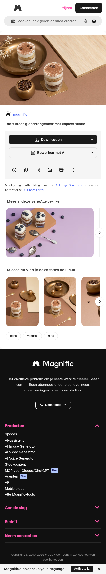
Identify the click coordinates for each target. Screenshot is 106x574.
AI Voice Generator (20, 458)
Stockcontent (15, 464)
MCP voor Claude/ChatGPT (31, 470)
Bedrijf (11, 521)
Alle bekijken (50, 201)
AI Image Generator (69, 185)
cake (13, 336)
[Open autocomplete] (11, 21)
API (7, 482)
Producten (14, 425)
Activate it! (82, 569)
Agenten (15, 476)
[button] (53, 405)
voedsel (32, 336)
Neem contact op (21, 535)
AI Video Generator (20, 452)
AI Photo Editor (34, 190)
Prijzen (66, 8)
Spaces (11, 434)
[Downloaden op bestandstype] (92, 139)
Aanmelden (88, 8)
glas (51, 336)
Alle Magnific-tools (20, 494)
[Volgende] (99, 232)
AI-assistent (14, 440)
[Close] (99, 569)
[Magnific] (53, 365)
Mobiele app (14, 488)
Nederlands (53, 405)
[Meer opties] (73, 170)
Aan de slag (16, 507)
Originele (32, 42)
